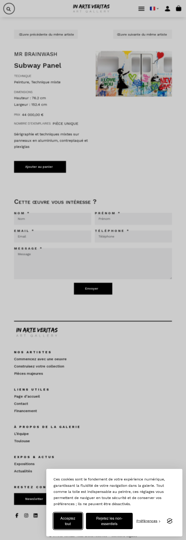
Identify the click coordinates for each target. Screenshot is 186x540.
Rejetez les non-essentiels (109, 521)
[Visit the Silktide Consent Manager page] (169, 521)
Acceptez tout (67, 521)
